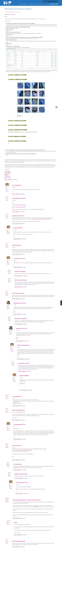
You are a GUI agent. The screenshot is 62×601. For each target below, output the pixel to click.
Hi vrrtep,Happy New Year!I (19, 424)
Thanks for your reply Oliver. (21, 318)
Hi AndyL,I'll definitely (24, 375)
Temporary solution (16, 445)
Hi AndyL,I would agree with (23, 345)
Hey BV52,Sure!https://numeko (19, 198)
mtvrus (7, 214)
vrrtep (11, 12)
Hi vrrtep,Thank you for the (22, 482)
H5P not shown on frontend (21, 280)
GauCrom (7, 395)
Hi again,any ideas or (16, 245)
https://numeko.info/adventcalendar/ (19, 207)
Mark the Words (7, 177)
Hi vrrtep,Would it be (16, 185)
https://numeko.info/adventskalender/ (19, 204)
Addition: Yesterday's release (21, 474)
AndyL (9, 278)
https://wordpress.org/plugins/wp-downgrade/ (23, 450)
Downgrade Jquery (17, 396)
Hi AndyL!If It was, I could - (21, 328)
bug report (21, 381)
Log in (6, 179)
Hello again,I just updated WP (18, 541)
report (17, 262)
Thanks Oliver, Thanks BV (23, 363)
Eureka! (15, 522)
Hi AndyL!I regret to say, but (19, 303)
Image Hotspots (7, 176)
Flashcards (6, 174)
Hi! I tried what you (17, 464)
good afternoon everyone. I (18, 215)
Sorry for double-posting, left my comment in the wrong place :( (27, 500)
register (9, 179)
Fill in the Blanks (7, 173)
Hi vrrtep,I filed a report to (19, 258)
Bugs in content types (12, 14)
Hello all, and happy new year (18, 410)
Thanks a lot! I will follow (20, 271)
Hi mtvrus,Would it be (18, 227)
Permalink (7, 191)
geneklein (7, 498)
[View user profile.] (7, 186)
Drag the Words (7, 172)
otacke (8, 305)
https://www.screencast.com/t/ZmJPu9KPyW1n (42, 219)
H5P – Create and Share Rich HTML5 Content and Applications (7, 3)
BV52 (7, 187)
